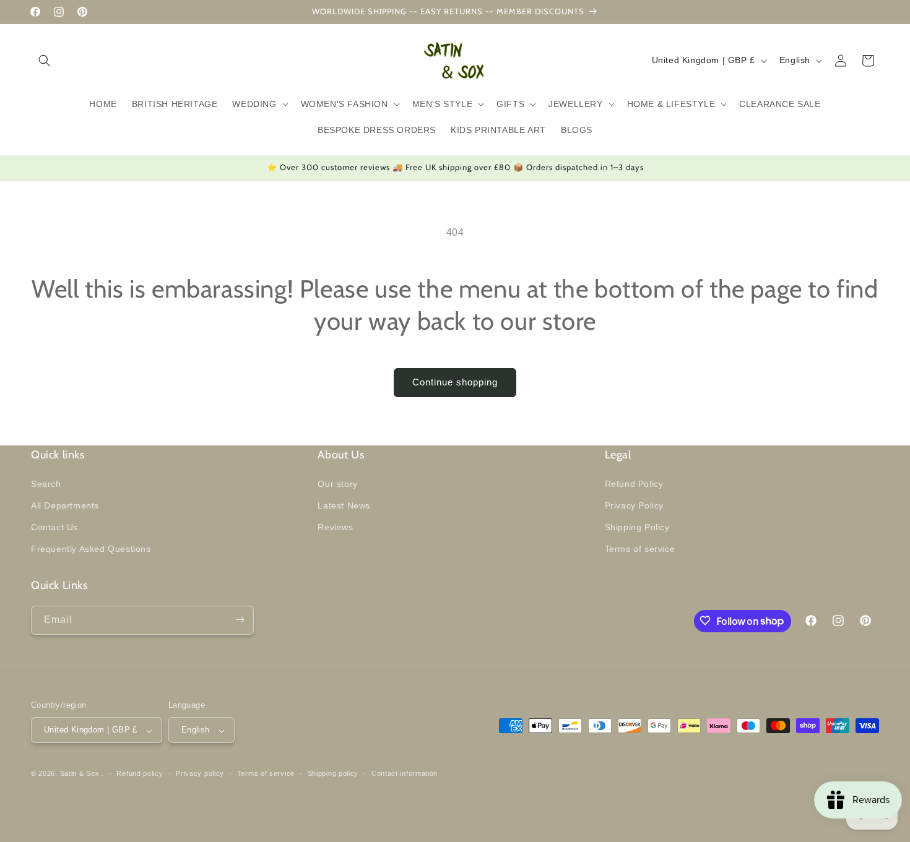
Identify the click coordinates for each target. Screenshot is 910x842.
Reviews (335, 526)
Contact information (404, 773)
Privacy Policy (634, 505)
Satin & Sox (80, 774)
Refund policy (139, 773)
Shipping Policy (637, 526)
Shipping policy (333, 773)
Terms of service (640, 549)
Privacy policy (200, 773)
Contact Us (54, 526)
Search (46, 483)
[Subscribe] (239, 619)
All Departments (65, 505)
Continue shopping (455, 382)
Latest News (344, 505)
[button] (44, 60)
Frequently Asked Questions (91, 549)
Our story (337, 483)
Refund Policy (634, 483)
